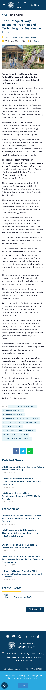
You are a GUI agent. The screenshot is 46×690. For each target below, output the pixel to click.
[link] (18, 5)
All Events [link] (33, 609)
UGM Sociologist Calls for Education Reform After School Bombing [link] (23, 468)
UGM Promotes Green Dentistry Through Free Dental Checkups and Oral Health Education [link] (21, 518)
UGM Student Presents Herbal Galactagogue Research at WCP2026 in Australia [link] (21, 496)
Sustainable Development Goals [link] (16, 439)
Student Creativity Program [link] (15, 435)
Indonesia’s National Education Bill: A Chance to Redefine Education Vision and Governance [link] (21, 481)
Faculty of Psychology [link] (13, 414)
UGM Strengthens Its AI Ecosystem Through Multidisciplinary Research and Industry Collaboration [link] (21, 533)
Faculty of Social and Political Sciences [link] (20, 418)
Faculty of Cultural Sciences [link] (22, 406)
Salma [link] (36, 41)
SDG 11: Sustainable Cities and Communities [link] (21, 423)
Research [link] (34, 37)
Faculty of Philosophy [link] (12, 410)
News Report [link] (23, 37)
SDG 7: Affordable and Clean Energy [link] (18, 431)
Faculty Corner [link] (16, 15)
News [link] (4, 15)
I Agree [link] (23, 685)
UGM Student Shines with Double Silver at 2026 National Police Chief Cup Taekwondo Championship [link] (23, 559)
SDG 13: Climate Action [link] (12, 427)
